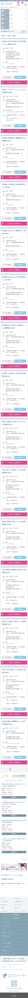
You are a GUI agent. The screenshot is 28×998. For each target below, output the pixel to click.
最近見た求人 (17, 898)
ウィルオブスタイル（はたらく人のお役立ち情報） (12, 969)
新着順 (9, 35)
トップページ (4, 964)
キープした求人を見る (19, 775)
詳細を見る (20, 77)
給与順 (14, 35)
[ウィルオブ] (6, 3)
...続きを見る (9, 120)
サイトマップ (11, 967)
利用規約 (10, 964)
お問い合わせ (4, 967)
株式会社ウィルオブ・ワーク (18, 974)
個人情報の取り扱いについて (19, 964)
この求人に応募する (14, 82)
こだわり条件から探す (20, 961)
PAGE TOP (14, 996)
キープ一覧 (3, 898)
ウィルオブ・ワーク (4, 0)
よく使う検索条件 (4, 901)
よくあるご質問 (4, 911)
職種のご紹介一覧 (4, 904)
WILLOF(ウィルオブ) (4, 7)
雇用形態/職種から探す (7, 961)
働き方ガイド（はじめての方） (21, 911)
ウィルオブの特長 (18, 904)
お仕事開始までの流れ (19, 901)
